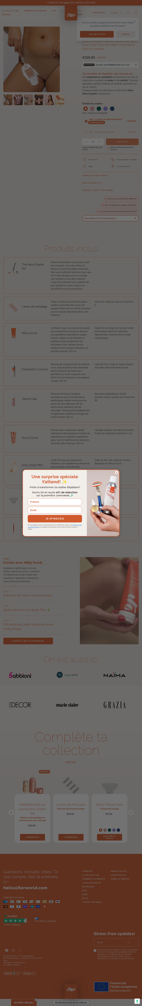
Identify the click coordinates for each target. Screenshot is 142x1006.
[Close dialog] (116, 472)
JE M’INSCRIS (54, 518)
